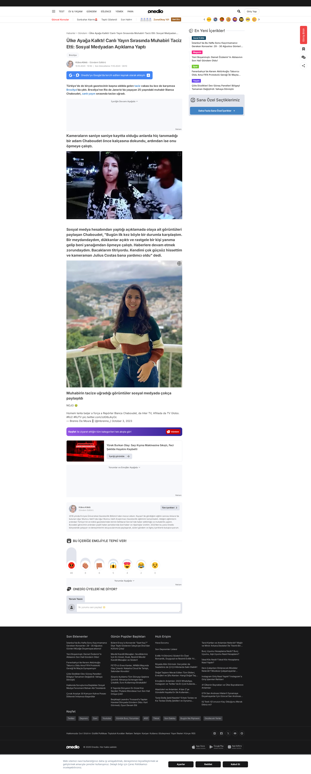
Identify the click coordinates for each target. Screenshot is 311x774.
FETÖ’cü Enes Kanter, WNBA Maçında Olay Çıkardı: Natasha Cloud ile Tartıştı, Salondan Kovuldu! (130, 668)
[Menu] (53, 11)
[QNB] (209, 19)
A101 (146, 718)
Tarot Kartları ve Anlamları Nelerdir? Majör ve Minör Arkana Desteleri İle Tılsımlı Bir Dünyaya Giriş (222, 645)
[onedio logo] (155, 11)
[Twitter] (228, 733)
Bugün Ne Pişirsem (190, 718)
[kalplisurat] (254, 19)
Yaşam (196, 80)
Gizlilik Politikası (99, 733)
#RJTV (78, 417)
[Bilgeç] (222, 19)
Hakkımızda (72, 733)
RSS (193, 733)
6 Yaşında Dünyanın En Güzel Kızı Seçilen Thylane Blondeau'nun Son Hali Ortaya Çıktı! (130, 691)
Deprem (84, 718)
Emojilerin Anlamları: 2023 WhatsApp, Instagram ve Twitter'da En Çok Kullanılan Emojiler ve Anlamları (175, 684)
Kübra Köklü (90, 62)
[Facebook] (221, 733)
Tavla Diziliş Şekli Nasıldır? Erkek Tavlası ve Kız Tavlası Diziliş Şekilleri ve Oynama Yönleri (176, 700)
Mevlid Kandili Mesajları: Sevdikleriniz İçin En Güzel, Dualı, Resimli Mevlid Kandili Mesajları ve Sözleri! (129, 657)
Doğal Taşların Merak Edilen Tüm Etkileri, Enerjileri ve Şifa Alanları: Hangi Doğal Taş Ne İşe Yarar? (175, 675)
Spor (195, 66)
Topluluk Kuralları (116, 733)
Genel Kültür (199, 38)
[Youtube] (235, 733)
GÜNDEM (91, 11)
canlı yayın (88, 93)
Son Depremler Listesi (166, 649)
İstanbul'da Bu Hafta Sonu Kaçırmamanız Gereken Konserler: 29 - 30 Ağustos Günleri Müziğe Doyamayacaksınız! (216, 44)
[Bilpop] (228, 19)
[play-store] (217, 747)
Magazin (197, 52)
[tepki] (71, 565)
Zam (95, 718)
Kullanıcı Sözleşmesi (160, 733)
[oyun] (241, 19)
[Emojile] (235, 19)
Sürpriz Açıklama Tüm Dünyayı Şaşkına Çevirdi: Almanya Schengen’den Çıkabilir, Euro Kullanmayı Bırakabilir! (130, 679)
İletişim (137, 733)
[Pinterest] (242, 733)
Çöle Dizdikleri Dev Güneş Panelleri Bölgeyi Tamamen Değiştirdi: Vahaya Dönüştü (216, 87)
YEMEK (119, 11)
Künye (187, 733)
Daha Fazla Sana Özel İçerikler (214, 110)
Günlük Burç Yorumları (127, 718)
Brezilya (73, 55)
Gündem (82, 33)
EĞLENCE (106, 11)
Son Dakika (169, 718)
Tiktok (156, 718)
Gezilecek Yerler (213, 718)
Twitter (71, 718)
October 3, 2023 (122, 421)
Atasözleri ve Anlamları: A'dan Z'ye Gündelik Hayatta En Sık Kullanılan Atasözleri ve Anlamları (172, 692)
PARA (130, 11)
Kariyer (145, 733)
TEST (61, 11)
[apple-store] (199, 747)
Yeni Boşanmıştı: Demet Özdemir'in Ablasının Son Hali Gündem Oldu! (217, 59)
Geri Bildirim (85, 733)
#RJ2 (69, 417)
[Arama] (239, 11)
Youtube (107, 718)
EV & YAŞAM (75, 11)
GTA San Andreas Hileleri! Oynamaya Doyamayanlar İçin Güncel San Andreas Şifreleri (221, 696)
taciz (137, 85)
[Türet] (215, 19)
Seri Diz (176, 19)
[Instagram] (214, 733)
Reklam (129, 733)
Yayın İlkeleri (177, 733)
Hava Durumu (162, 642)
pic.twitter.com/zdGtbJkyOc (99, 417)
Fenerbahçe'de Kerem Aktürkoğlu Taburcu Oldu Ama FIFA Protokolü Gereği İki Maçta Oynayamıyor (215, 73)
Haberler (70, 33)
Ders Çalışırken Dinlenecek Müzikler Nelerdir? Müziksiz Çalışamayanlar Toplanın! (220, 671)
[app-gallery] (235, 747)
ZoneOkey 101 (161, 19)
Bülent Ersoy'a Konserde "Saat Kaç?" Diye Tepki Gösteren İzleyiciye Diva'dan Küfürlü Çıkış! (130, 645)
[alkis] (248, 19)
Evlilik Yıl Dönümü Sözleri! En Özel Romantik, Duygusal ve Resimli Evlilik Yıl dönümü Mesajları (174, 658)
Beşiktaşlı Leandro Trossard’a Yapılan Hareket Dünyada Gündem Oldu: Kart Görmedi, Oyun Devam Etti (129, 702)
